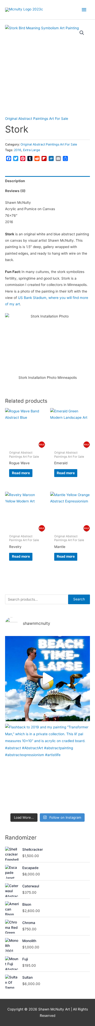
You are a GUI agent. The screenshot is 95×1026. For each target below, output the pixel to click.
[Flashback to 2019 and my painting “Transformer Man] (47, 766)
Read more (21, 473)
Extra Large (31, 150)
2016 (17, 150)
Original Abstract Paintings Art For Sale (36, 119)
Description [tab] (15, 181)
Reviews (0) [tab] (15, 191)
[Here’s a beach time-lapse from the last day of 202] (47, 678)
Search (79, 599)
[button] (81, 32)
